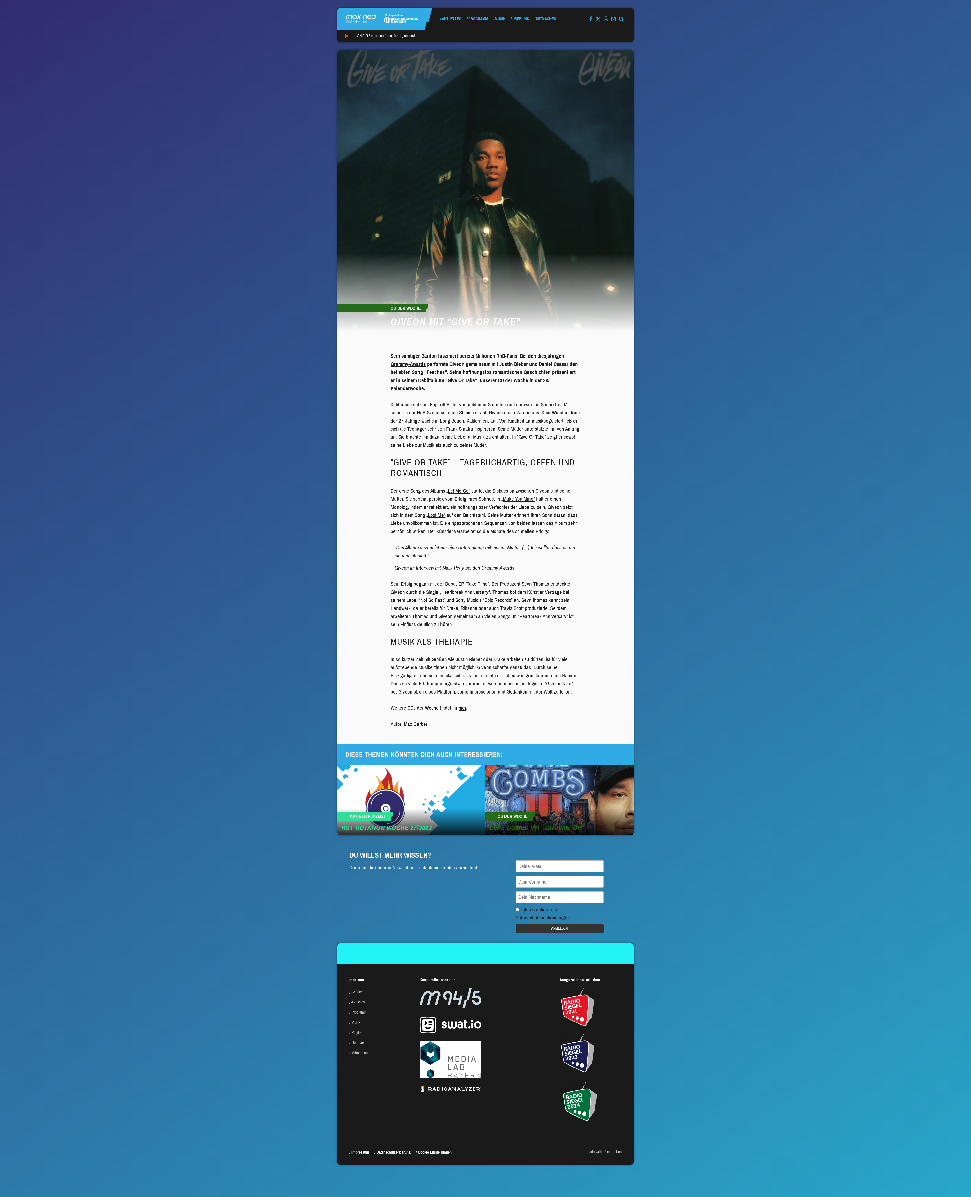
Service (357, 992)
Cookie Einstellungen (435, 1152)
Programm (478, 19)
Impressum (360, 1152)
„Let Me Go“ (458, 491)
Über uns (520, 19)
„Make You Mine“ (518, 499)
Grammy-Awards (408, 364)
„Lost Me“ (435, 515)
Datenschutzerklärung (394, 1152)
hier (462, 708)
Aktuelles (451, 19)
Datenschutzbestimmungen (543, 917)
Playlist (356, 1032)
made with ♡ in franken (604, 1152)
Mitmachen (546, 19)
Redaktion (416, 344)
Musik (500, 19)
